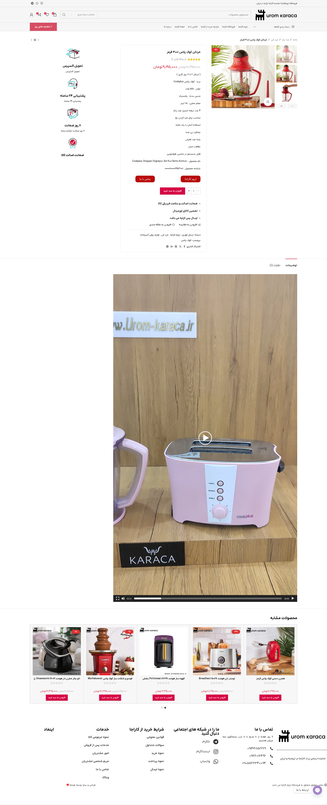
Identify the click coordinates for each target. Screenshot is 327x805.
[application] (205, 438)
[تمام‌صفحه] (117, 600)
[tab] (291, 264)
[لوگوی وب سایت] (276, 14)
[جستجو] (64, 15)
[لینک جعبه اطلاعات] (72, 60)
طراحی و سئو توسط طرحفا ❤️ (81, 785)
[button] (205, 438)
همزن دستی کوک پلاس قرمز (270, 678)
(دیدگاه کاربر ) (179, 59)
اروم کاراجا (175, 235)
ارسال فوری (187, 235)
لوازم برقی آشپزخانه (149, 235)
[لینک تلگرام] (32, 3)
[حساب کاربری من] (31, 14)
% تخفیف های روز (43, 26)
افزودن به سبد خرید (172, 190)
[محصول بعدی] (31, 40)
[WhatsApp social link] (37, 3)
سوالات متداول (154, 745)
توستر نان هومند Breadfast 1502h (217, 678)
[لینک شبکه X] (180, 246)
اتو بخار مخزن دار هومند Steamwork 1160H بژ (57, 678)
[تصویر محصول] (270, 651)
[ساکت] (123, 600)
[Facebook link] (184, 246)
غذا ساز (285, 39)
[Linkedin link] (172, 246)
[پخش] (292, 600)
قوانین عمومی (155, 737)
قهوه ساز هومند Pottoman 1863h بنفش (164, 678)
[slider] (208, 598)
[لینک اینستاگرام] (42, 3)
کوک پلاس (186, 240)
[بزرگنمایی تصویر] (268, 101)
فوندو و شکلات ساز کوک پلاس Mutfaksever (110, 678)
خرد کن (274, 39)
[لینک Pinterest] (176, 246)
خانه (295, 39)
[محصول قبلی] (38, 40)
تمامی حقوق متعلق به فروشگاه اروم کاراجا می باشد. (297, 785)
